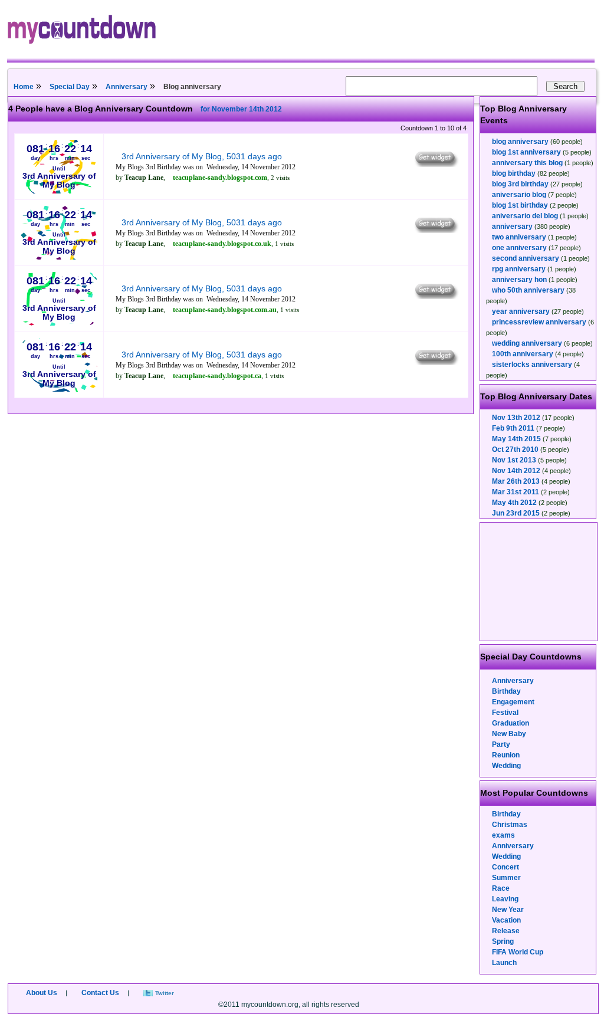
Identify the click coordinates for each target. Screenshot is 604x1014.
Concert (505, 867)
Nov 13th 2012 (516, 418)
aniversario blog (519, 195)
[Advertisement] (539, 582)
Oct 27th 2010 (515, 449)
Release (506, 931)
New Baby (509, 734)
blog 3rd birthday (520, 184)
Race (501, 888)
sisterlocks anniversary (532, 364)
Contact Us (100, 993)
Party (501, 744)
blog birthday (514, 173)
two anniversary (519, 237)
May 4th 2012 (514, 502)
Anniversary (126, 87)
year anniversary (521, 311)
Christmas (509, 825)
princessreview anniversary (539, 322)
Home (24, 87)
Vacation (506, 920)
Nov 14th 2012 (516, 471)
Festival (505, 712)
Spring (503, 941)
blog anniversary (520, 141)
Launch (504, 963)
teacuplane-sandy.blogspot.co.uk (222, 243)
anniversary (512, 226)
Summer (506, 878)
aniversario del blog (525, 216)
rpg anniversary (519, 269)
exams (503, 835)
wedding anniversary (527, 343)
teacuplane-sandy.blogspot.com (220, 177)
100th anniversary (522, 354)
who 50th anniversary (528, 290)
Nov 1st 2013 (514, 460)
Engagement (513, 702)
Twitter (164, 993)
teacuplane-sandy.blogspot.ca (217, 376)
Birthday (506, 691)
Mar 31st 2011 (515, 492)
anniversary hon (519, 279)
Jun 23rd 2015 (516, 513)
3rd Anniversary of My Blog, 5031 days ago (202, 156)
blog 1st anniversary (526, 152)
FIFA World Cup (517, 952)
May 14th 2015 (516, 439)
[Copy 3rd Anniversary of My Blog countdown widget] (435, 164)
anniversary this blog (527, 163)
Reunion (506, 755)
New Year (508, 909)
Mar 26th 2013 (516, 481)
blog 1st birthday (520, 205)
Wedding (506, 766)
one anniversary (519, 248)
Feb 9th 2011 (513, 428)
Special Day (70, 87)
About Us (41, 993)
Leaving (505, 899)
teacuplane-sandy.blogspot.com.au (225, 310)
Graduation (510, 723)
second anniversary (525, 258)
